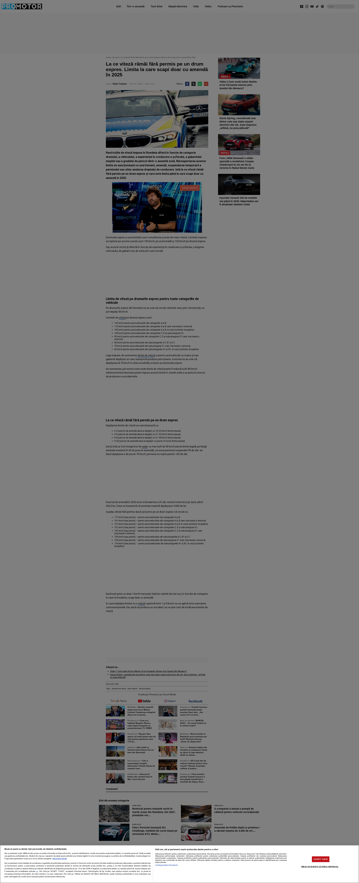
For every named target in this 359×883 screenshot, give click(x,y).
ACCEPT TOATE (321, 859)
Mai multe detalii (59, 859)
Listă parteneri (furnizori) (166, 865)
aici (37, 871)
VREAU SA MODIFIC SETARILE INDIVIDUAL (320, 867)
